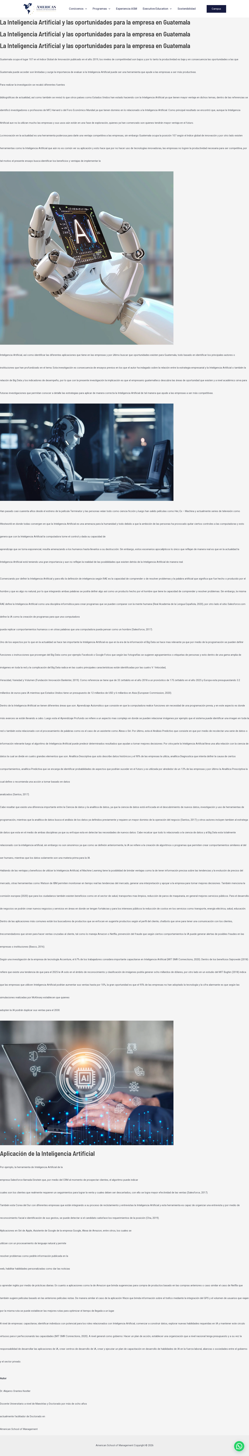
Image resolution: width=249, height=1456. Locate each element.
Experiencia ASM (126, 8)
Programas (100, 8)
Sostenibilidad (187, 8)
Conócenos (76, 8)
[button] (85, 8)
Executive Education (155, 8)
